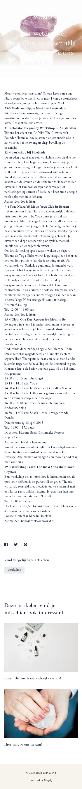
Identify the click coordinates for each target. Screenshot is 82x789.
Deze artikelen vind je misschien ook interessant (33, 609)
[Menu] (7, 12)
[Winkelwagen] (75, 12)
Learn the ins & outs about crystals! (32, 678)
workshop (14, 570)
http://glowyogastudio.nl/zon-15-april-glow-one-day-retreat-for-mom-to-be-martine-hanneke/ (40, 449)
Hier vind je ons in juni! (23, 744)
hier (32, 202)
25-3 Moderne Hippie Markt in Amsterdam (35, 109)
